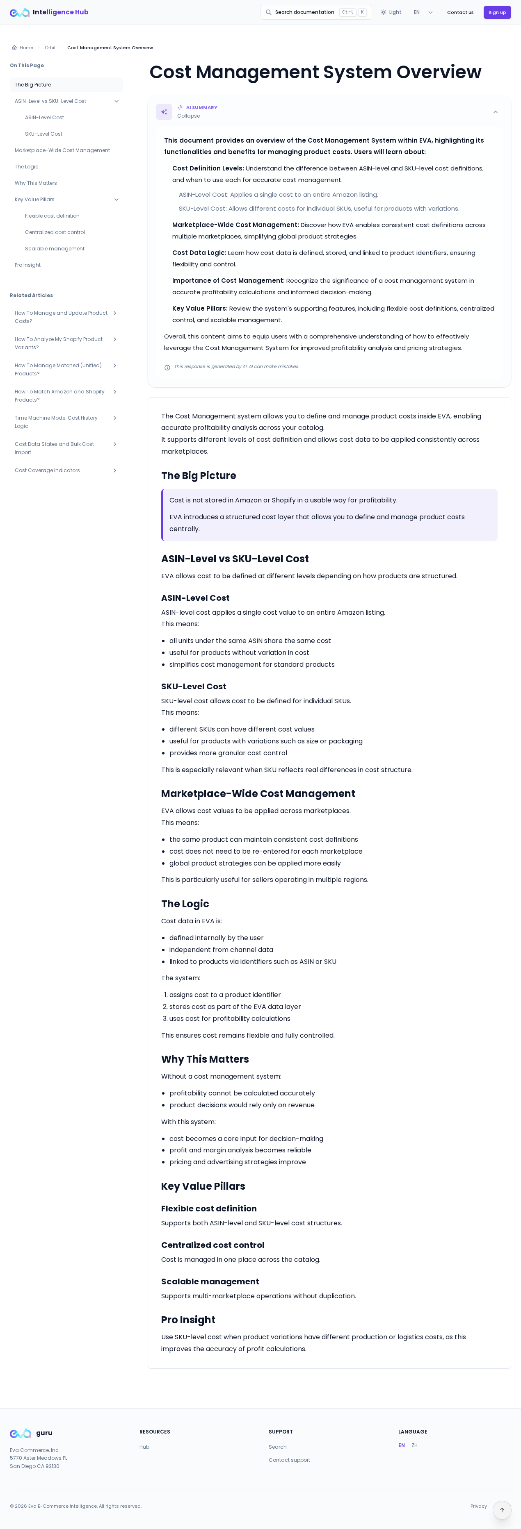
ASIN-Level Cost (44, 117)
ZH (414, 1445)
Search (278, 1446)
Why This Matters (36, 182)
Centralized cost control (55, 232)
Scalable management (55, 248)
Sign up (497, 12)
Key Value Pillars (35, 199)
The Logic (27, 166)
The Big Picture (33, 84)
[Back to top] (502, 1510)
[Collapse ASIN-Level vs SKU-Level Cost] (116, 101)
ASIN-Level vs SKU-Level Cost (50, 101)
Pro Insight (28, 264)
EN (401, 1445)
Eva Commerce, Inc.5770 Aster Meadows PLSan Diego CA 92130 (38, 1458)
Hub (144, 1446)
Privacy (479, 1506)
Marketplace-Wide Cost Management (62, 150)
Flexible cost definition (52, 215)
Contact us (460, 12)
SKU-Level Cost (43, 133)
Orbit (50, 48)
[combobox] (423, 12)
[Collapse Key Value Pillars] (116, 199)
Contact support (289, 1459)
